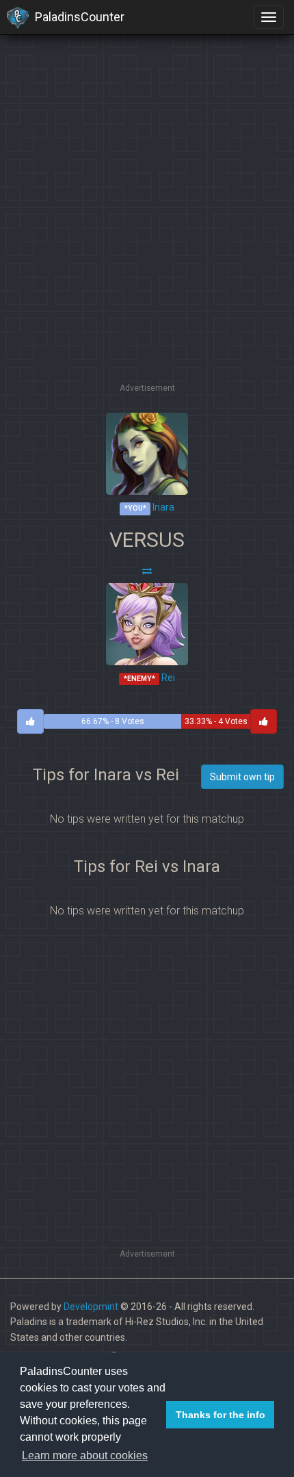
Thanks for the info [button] (220, 1414)
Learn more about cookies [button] (85, 1455)
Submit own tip (242, 776)
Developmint (91, 1306)
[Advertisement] (147, 233)
